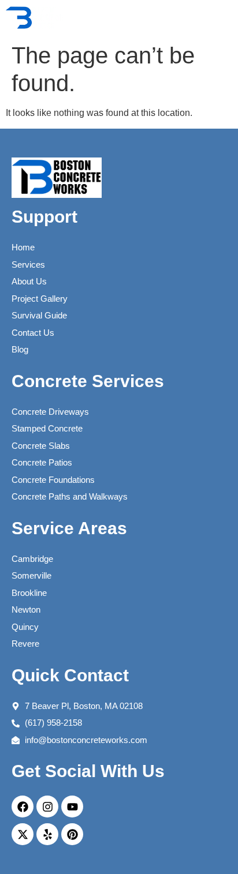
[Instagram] (47, 806)
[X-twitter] (23, 834)
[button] (214, 18)
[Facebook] (23, 806)
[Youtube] (72, 806)
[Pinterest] (72, 834)
